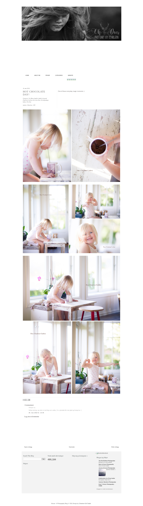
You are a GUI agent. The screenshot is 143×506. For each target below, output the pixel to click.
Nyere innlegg (28, 447)
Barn (32, 98)
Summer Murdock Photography (107, 482)
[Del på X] (27, 400)
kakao (24, 102)
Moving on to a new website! (105, 462)
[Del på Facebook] (29, 400)
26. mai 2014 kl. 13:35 (36, 412)
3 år (29, 98)
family (40, 98)
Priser (48, 75)
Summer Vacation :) (110, 469)
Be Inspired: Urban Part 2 (105, 479)
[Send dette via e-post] (24, 400)
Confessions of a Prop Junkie (107, 478)
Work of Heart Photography (106, 464)
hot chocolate (36, 100)
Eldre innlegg (115, 447)
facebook (105, 453)
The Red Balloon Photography (107, 460)
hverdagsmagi (44, 100)
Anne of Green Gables (104, 465)
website (70, 75)
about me (37, 75)
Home (27, 75)
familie (36, 98)
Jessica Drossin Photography (107, 468)
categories (59, 75)
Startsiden (72, 447)
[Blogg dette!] (26, 400)
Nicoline (29, 102)
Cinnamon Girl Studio (85, 503)
